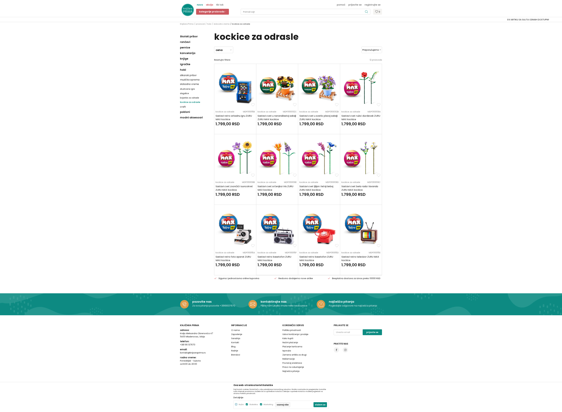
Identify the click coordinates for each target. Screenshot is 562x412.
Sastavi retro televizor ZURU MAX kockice (360, 258)
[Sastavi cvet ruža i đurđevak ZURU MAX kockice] (361, 87)
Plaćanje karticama (292, 346)
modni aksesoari (191, 117)
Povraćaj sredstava (292, 363)
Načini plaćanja (290, 342)
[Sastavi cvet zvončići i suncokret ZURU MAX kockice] (235, 158)
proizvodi (200, 24)
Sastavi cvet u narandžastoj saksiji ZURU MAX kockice (277, 117)
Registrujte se (373, 4)
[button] (305, 12)
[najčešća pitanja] (321, 304)
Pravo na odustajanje (293, 367)
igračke (185, 64)
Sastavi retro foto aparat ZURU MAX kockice (233, 258)
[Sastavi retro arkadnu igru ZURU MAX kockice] (235, 87)
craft (183, 106)
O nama (235, 330)
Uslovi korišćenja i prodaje (295, 334)
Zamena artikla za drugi (294, 354)
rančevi (185, 42)
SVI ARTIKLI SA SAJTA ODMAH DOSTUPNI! (281, 19)
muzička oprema (189, 79)
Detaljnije (238, 397)
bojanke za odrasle (189, 97)
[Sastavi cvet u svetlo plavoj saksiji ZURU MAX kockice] (319, 87)
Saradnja (235, 338)
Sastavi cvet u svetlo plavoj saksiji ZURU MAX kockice (318, 117)
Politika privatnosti (291, 330)
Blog (233, 346)
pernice (185, 47)
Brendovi (235, 354)
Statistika (253, 404)
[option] (281, 19)
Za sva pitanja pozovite (206, 305)
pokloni (185, 112)
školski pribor (189, 36)
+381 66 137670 (187, 344)
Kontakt (235, 342)
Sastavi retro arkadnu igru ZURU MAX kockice (234, 117)
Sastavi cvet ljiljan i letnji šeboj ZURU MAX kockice (316, 188)
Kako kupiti (287, 338)
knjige (184, 58)
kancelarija (187, 53)
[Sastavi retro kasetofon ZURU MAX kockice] (277, 228)
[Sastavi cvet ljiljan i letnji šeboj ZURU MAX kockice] (319, 158)
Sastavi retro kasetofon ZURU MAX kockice (274, 258)
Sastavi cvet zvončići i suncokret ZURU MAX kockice (234, 188)
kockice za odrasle (190, 102)
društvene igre (187, 89)
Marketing (268, 404)
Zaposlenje (236, 334)
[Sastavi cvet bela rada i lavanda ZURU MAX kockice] (361, 158)
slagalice (184, 93)
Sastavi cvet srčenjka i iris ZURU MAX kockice (275, 188)
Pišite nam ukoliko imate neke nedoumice (284, 305)
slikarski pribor (188, 75)
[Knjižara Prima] (187, 10)
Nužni (241, 404)
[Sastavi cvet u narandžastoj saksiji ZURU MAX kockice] (277, 87)
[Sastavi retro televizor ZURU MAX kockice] (361, 228)
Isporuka (286, 350)
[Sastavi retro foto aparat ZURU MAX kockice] (235, 228)
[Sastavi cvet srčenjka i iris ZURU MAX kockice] (277, 158)
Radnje (234, 350)
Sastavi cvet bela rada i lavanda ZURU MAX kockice (359, 188)
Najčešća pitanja (290, 371)
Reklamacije (288, 358)
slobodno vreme (222, 24)
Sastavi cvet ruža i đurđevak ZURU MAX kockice (360, 117)
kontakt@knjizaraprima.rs (193, 352)
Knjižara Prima (186, 24)
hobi (209, 24)
